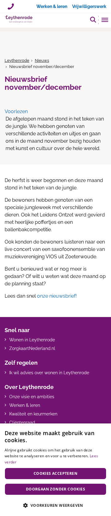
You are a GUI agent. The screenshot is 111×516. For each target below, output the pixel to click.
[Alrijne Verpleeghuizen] (18, 19)
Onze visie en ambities (31, 396)
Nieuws (42, 60)
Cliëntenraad (22, 422)
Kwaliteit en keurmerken (33, 413)
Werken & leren (24, 405)
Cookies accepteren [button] (55, 473)
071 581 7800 (11, 4)
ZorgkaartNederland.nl (32, 348)
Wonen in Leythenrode (32, 339)
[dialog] (55, 469)
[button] (93, 19)
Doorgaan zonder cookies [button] (55, 489)
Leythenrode (17, 60)
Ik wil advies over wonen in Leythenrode (49, 372)
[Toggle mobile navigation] (105, 20)
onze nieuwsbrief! (57, 296)
